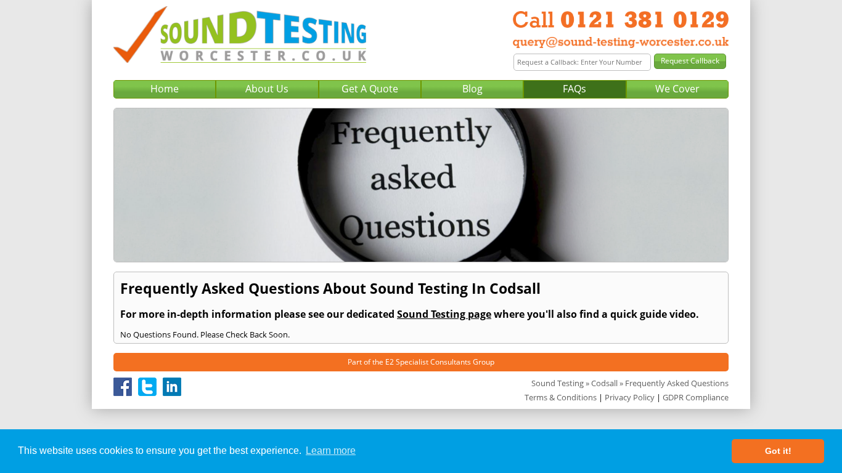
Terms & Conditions (561, 397)
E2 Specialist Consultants (428, 362)
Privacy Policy (630, 397)
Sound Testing (557, 383)
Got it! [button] (778, 451)
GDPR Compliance (696, 397)
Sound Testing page (444, 314)
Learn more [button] (331, 450)
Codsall (604, 383)
